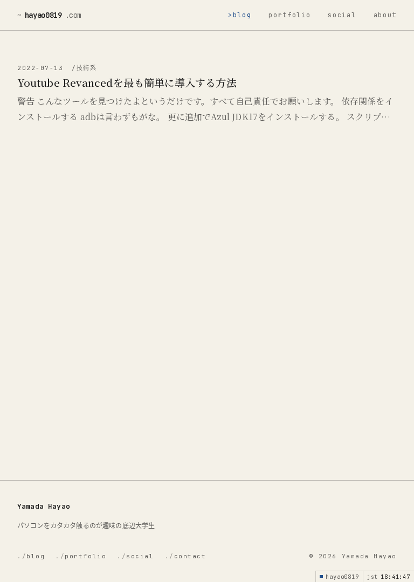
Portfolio (289, 15)
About (385, 15)
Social (342, 15)
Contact (185, 556)
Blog (242, 15)
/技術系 (84, 68)
